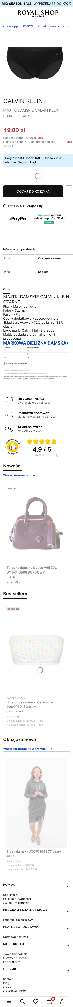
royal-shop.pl (10, 26)
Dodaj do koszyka (33, 191)
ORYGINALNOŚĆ (14, 991)
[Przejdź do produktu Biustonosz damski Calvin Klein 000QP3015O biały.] (36, 649)
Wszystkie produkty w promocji (25, 748)
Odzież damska (47, 26)
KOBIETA (28, 26)
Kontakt (8, 979)
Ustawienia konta (14, 958)
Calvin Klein (23, 100)
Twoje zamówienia (15, 954)
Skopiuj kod (27, 162)
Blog (6, 983)
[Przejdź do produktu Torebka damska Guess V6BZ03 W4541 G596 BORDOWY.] (36, 524)
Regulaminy (11, 894)
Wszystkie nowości (16, 475)
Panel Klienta (11, 962)
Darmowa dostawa (15, 937)
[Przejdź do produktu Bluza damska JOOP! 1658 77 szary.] (36, 802)
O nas (7, 987)
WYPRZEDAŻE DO (36, 4)
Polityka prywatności (17, 898)
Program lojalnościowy (18, 919)
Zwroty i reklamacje (16, 902)
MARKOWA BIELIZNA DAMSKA (35, 343)
